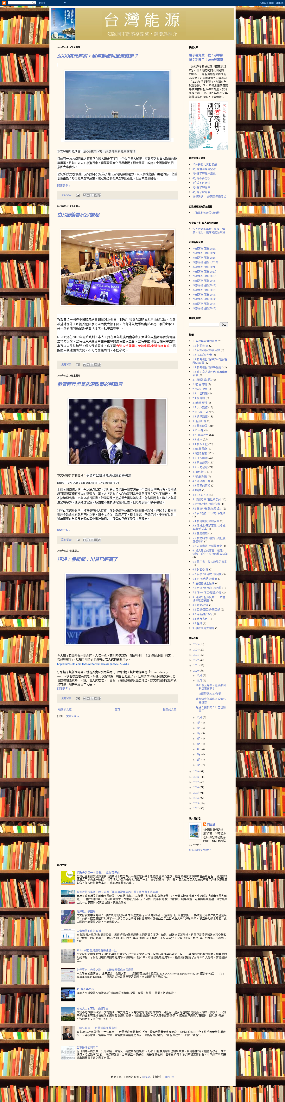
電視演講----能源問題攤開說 (209, 196)
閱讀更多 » (63, 185)
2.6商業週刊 (200, 402)
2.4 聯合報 (199, 398)
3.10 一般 (198, 430)
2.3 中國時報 (200, 393)
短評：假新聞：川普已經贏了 (87, 559)
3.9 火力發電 (200, 467)
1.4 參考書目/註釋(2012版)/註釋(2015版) (210, 360)
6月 (199, 738)
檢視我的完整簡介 (200, 850)
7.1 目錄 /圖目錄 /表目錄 (207, 588)
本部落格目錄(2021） (205, 267)
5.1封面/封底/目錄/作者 (206, 504)
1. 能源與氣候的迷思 (205, 341)
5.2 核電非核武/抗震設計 (207, 508)
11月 (200, 680)
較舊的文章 (169, 709)
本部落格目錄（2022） (206, 262)
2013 (196, 803)
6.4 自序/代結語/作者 (205, 578)
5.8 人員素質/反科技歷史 (207, 546)
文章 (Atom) (73, 716)
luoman (146, 1077)
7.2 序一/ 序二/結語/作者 (207, 592)
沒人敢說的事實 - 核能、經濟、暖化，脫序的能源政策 (209, 230)
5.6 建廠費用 (200, 533)
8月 (199, 728)
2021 (196, 665)
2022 (196, 660)
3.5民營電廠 (200, 449)
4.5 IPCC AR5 (201, 495)
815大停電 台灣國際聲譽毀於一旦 (97, 950)
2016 (196, 787)
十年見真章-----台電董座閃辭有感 (97, 1028)
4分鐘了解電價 (201, 192)
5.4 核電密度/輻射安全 (206, 521)
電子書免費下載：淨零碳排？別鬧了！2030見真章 (206, 57)
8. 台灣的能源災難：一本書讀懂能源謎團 (209, 598)
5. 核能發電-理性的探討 (207, 499)
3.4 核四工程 (200, 444)
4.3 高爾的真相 (201, 485)
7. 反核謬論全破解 (203, 583)
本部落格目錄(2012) (204, 308)
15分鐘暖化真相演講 (205, 164)
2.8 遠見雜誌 (200, 416)
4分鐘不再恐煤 (201, 183)
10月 (200, 717)
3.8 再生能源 (200, 462)
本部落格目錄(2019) (204, 276)
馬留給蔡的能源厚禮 (89, 931)
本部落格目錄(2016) (204, 290)
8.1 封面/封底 (200, 605)
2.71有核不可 (200, 412)
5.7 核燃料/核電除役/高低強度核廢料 (209, 539)
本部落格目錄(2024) (204, 253)
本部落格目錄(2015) (204, 294)
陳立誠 (211, 824)
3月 (199, 754)
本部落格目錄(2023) (204, 257)
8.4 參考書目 (200, 619)
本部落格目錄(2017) (204, 285)
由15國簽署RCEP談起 (78, 215)
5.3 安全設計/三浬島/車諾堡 (209, 513)
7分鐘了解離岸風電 (204, 173)
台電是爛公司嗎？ (87, 1047)
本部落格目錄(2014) (204, 299)
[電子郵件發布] (77, 195)
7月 (199, 733)
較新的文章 (65, 709)
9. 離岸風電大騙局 (203, 628)
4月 (199, 749)
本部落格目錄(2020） (205, 271)
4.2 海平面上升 (201, 481)
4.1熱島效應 (200, 476)
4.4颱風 (197, 490)
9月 (199, 722)
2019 (196, 771)
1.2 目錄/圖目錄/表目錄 (206, 350)
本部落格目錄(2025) (204, 248)
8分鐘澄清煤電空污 (204, 169)
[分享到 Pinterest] (99, 195)
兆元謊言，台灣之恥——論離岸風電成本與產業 (105, 969)
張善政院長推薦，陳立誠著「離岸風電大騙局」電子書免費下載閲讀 (117, 892)
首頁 (117, 709)
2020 (196, 670)
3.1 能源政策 (200, 425)
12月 (200, 675)
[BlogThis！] (88, 195)
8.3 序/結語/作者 (202, 614)
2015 (196, 792)
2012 (196, 808)
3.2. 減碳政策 (200, 435)
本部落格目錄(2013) (204, 303)
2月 (199, 759)
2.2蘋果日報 (200, 389)
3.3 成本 (197, 439)
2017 (196, 782)
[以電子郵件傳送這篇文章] (84, 195)
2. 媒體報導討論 (202, 379)
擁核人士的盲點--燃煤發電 (92, 1008)
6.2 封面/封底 (200, 569)
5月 (199, 743)
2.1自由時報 (200, 384)
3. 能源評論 (199, 421)
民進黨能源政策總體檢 (206, 213)
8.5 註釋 (197, 623)
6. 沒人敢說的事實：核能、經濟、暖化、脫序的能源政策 (210, 552)
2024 (196, 649)
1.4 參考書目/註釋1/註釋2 (208, 367)
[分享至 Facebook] (96, 195)
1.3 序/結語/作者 (202, 355)
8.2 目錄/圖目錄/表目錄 (206, 609)
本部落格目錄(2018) (204, 280)
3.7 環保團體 (200, 458)
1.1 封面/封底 (200, 345)
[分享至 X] (92, 195)
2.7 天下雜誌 (200, 407)
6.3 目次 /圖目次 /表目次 (207, 574)
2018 (196, 777)
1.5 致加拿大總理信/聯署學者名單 (210, 373)
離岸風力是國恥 (86, 911)
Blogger (169, 1077)
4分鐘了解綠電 (201, 187)
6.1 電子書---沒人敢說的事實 (210, 561)
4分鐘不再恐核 (201, 178)
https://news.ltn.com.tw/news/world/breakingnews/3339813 (93, 664)
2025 (196, 644)
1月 (199, 765)
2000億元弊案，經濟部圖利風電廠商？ (97, 56)
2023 (196, 655)
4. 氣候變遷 (199, 472)
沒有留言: (67, 195)
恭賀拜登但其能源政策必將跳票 (89, 384)
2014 (196, 798)
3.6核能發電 (200, 453)
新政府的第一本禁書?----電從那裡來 (98, 872)
